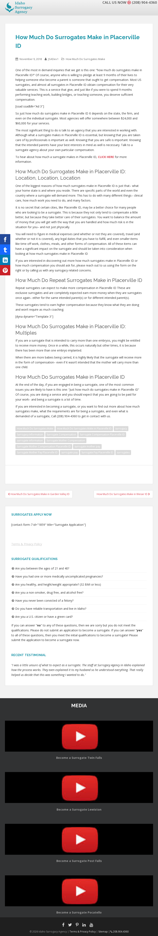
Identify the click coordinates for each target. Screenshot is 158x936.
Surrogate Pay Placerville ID (97, 452)
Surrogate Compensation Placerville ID (102, 434)
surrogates (123, 452)
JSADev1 (53, 59)
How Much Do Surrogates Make (85, 59)
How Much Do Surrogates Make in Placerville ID (84, 428)
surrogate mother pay (87, 446)
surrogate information (30, 440)
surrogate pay (69, 452)
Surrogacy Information (30, 434)
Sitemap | (104, 931)
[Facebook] (5, 239)
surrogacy (121, 428)
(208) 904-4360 (144, 2)
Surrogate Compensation (61, 434)
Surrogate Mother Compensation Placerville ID (44, 446)
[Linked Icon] (5, 260)
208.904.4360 (120, 931)
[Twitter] (5, 249)
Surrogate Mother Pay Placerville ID (37, 452)
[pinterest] (5, 270)
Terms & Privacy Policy (26, 544)
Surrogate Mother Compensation (65, 440)
